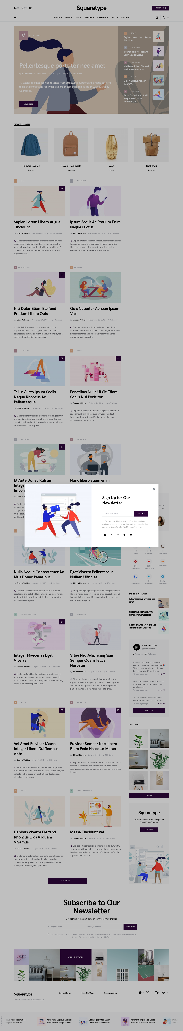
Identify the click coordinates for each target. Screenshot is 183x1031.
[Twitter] (112, 535)
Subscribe (141, 513)
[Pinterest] (124, 535)
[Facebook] (105, 535)
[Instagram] (118, 535)
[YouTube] (131, 535)
